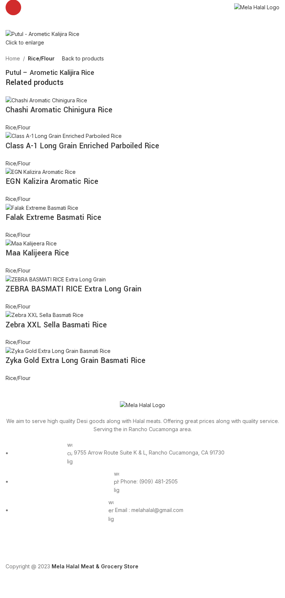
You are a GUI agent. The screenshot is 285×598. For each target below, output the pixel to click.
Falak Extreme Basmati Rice (53, 217)
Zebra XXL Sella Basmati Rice (56, 325)
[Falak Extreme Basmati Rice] (42, 207)
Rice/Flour (41, 58)
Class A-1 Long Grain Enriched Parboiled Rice (82, 146)
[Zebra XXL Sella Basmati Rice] (44, 314)
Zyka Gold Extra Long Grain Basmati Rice (75, 360)
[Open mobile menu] (13, 7)
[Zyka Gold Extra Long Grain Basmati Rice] (58, 350)
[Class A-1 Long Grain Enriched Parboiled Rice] (64, 135)
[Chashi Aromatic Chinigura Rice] (46, 100)
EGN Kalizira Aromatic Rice (52, 181)
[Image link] (142, 405)
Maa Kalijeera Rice (37, 253)
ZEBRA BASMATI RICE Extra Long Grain (73, 289)
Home (13, 58)
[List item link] (142, 486)
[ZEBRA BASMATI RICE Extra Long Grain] (56, 279)
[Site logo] (256, 7)
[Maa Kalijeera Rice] (31, 243)
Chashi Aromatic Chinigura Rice (59, 110)
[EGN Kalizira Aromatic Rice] (41, 171)
